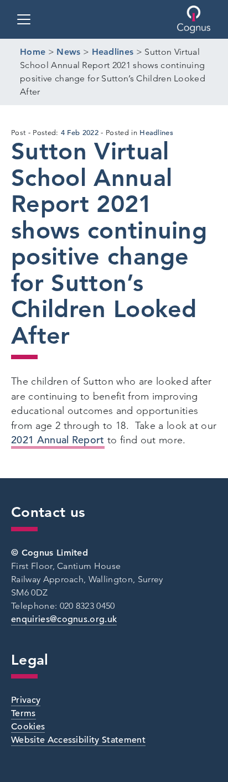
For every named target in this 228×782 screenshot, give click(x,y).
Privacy (25, 700)
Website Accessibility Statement (78, 739)
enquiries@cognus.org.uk (64, 619)
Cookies (28, 726)
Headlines (156, 132)
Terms (23, 713)
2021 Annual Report (58, 439)
